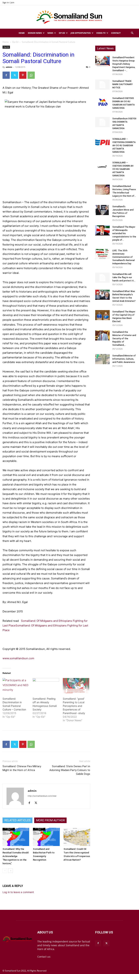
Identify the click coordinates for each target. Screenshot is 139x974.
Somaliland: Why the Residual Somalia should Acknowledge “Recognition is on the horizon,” (16, 856)
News (50, 33)
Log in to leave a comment (18, 892)
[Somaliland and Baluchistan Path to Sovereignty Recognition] (46, 837)
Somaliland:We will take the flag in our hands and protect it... (123, 277)
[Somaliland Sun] (69, 17)
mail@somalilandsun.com (67, 956)
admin (9, 67)
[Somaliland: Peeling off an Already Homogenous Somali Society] (46, 685)
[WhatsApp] (31, 75)
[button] (132, 33)
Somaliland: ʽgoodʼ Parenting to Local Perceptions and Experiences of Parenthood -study (74, 706)
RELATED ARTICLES (17, 820)
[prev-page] (5, 870)
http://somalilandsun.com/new (42, 796)
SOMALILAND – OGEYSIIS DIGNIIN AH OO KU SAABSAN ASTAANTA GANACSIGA (122, 169)
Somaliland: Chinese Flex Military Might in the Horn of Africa (22, 768)
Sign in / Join (8, 2)
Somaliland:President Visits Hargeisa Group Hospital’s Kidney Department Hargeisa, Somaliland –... (123, 64)
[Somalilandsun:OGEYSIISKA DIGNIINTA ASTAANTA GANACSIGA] (102, 122)
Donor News (35, 33)
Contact (116, 33)
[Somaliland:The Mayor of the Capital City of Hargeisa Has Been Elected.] (102, 315)
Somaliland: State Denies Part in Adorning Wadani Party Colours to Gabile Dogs (69, 770)
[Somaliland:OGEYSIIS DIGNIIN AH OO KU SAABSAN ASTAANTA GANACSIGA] (102, 102)
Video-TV (101, 33)
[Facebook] (6, 75)
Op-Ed (62, 33)
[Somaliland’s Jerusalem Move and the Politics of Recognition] (102, 210)
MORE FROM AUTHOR (50, 820)
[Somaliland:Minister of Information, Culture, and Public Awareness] (102, 359)
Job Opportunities (81, 33)
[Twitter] (14, 75)
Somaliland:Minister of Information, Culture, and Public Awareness (124, 358)
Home (22, 33)
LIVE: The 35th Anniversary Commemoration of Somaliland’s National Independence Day (123, 257)
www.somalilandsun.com (18, 658)
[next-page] (10, 870)
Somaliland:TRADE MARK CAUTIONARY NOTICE (122, 84)
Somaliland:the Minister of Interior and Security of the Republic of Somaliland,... (124, 338)
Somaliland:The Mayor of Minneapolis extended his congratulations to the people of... (124, 233)
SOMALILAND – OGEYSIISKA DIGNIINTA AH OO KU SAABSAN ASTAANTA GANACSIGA (124, 145)
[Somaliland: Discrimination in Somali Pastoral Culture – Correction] (16, 685)
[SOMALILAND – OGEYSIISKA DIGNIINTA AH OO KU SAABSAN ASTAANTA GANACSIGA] (102, 142)
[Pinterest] (22, 75)
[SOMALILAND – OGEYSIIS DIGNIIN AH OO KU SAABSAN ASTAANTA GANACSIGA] (102, 166)
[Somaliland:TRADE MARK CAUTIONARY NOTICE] (102, 84)
